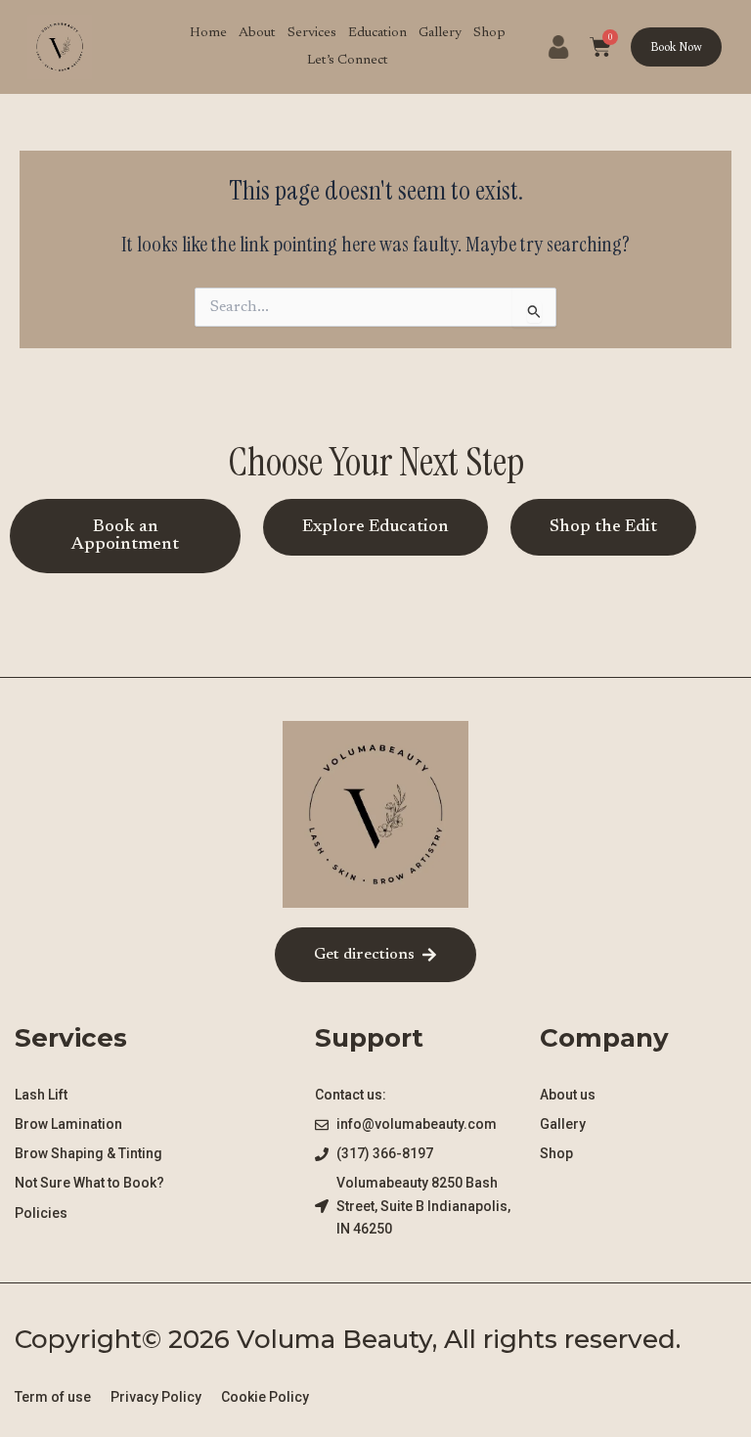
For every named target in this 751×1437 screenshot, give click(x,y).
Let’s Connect (347, 60)
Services (311, 33)
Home (208, 33)
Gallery (440, 33)
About (257, 33)
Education (377, 33)
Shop (489, 33)
